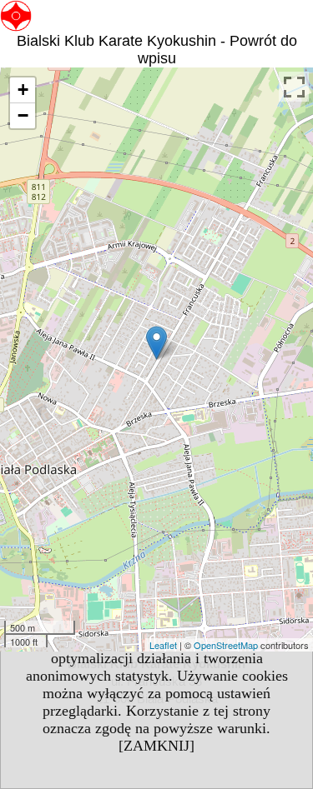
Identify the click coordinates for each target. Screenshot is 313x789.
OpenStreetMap (226, 645)
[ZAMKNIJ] (156, 745)
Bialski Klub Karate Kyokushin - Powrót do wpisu (157, 49)
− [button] (23, 115)
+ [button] (23, 89)
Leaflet (163, 645)
